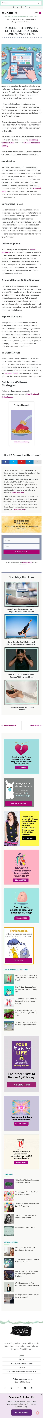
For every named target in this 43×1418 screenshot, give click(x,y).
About (21, 1359)
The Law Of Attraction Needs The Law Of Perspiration (27, 1205)
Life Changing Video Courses (21, 1363)
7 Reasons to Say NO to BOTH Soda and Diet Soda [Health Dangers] (25, 1001)
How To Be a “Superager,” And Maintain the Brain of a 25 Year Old (26, 989)
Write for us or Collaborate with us (21, 1371)
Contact (21, 1367)
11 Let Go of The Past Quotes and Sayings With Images (27, 1181)
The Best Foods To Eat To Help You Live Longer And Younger (26, 1023)
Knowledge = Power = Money (25, 1227)
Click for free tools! (21, 552)
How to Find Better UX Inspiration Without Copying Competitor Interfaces (26, 1273)
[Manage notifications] (37, 1412)
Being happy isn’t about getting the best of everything (26, 1193)
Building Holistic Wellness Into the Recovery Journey (27, 1296)
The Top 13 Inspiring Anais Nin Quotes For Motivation (26, 1216)
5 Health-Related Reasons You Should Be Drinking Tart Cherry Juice (26, 1013)
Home (22, 1355)
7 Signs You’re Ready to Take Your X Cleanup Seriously (27, 1261)
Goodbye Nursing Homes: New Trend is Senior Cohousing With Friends (26, 977)
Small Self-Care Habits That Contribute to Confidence (25, 1249)
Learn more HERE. (19, 510)
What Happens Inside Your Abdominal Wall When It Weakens (27, 1284)
